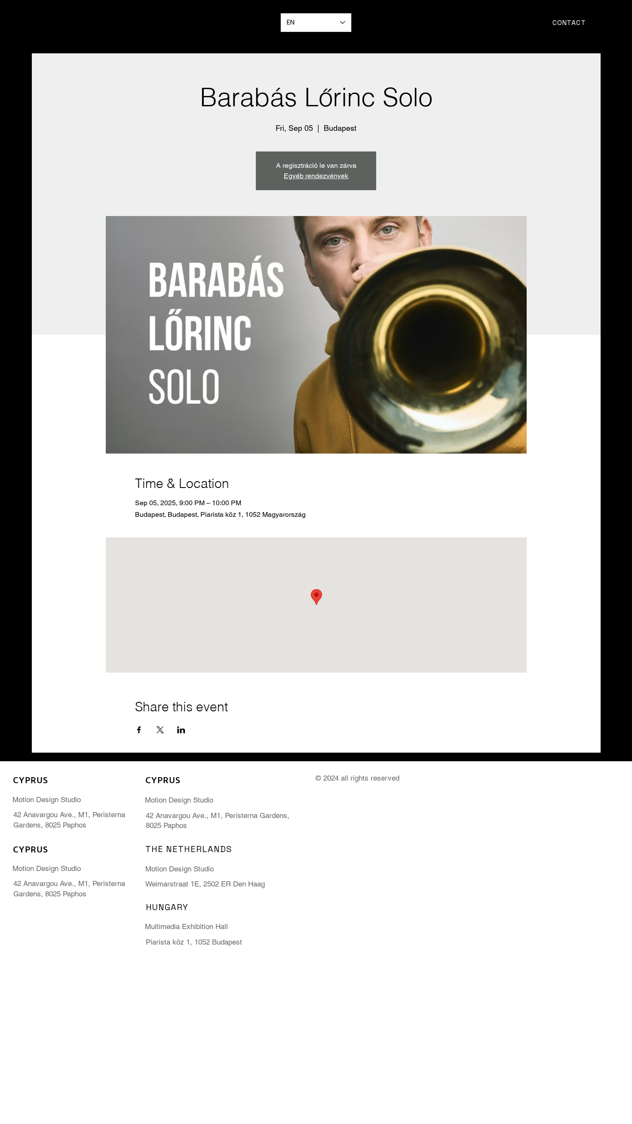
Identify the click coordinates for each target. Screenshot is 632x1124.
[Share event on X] (160, 729)
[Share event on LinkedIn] (181, 729)
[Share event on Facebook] (139, 729)
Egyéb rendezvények (316, 176)
